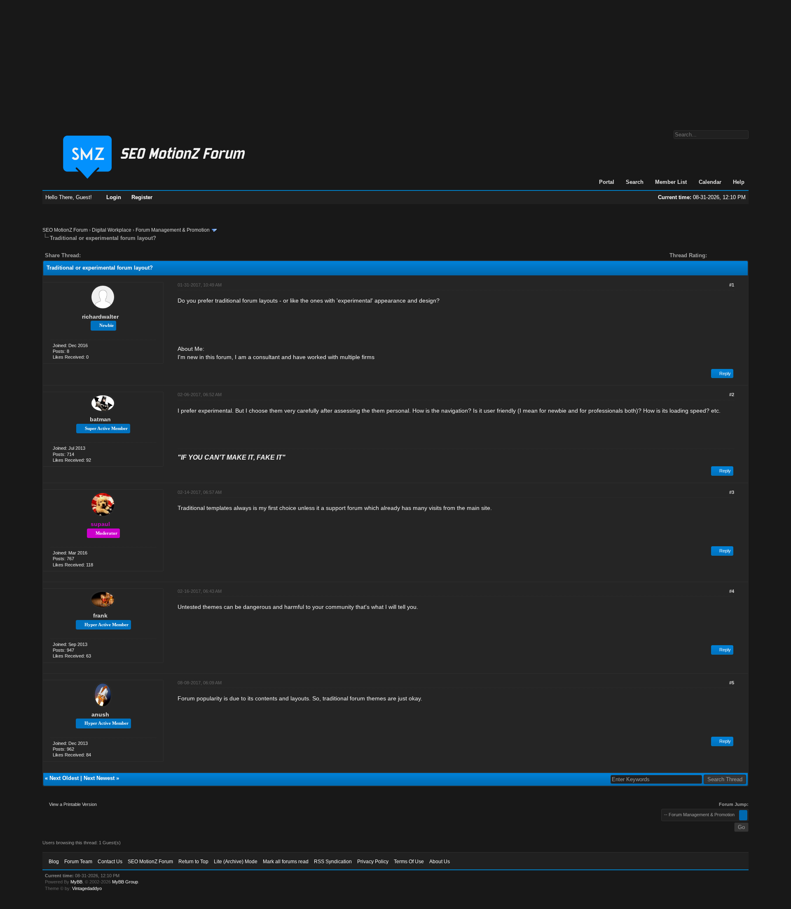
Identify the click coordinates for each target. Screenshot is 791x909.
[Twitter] (94, 255)
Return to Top (193, 861)
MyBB (76, 881)
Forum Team (78, 861)
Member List (671, 182)
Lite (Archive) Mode (235, 861)
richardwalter (100, 316)
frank (100, 615)
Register (141, 197)
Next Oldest (64, 778)
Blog (54, 861)
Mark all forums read (286, 861)
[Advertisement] (395, 61)
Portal (606, 182)
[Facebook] (89, 255)
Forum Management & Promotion (173, 230)
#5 (731, 682)
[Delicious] (106, 255)
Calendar (710, 182)
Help (738, 182)
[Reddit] (112, 255)
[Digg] (100, 255)
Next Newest (99, 778)
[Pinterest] (120, 255)
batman (100, 419)
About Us (439, 861)
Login (113, 197)
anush (100, 714)
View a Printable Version (73, 804)
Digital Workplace (111, 230)
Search (635, 182)
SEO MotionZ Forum (65, 230)
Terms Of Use (409, 861)
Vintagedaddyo (87, 888)
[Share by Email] (126, 255)
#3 (731, 492)
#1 (731, 284)
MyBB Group (125, 881)
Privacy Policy (372, 861)
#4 (731, 591)
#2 (731, 394)
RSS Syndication (333, 861)
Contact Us (110, 861)
